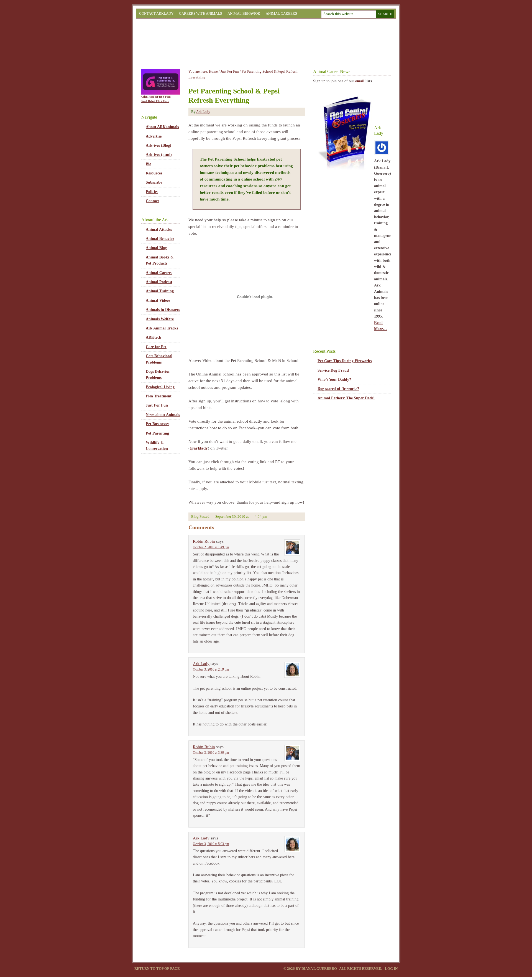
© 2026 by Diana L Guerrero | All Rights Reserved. (333, 968)
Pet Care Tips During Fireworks (345, 361)
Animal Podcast (159, 282)
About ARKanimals (162, 127)
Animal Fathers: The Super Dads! (346, 398)
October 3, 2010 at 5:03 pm (211, 844)
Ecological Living (160, 387)
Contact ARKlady (156, 13)
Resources (154, 173)
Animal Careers (281, 13)
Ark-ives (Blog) (158, 145)
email (359, 81)
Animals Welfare (160, 319)
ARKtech (153, 337)
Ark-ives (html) (159, 155)
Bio (148, 164)
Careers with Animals (200, 13)
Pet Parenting (157, 433)
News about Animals (163, 415)
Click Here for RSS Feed (156, 96)
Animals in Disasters (163, 310)
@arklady (199, 448)
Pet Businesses (157, 424)
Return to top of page (157, 968)
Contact (152, 201)
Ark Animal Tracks (162, 328)
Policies (152, 192)
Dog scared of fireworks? (338, 389)
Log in (391, 968)
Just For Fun (157, 405)
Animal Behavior (243, 13)
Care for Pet (156, 347)
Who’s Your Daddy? (334, 379)
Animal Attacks (159, 229)
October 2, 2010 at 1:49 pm (211, 547)
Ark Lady (203, 112)
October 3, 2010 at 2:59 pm (211, 669)
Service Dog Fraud (333, 370)
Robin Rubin (204, 541)
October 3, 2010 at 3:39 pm (211, 753)
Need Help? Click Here (155, 101)
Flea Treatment (159, 396)
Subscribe (154, 182)
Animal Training (160, 291)
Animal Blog (156, 248)
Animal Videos (158, 300)
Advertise (154, 136)
